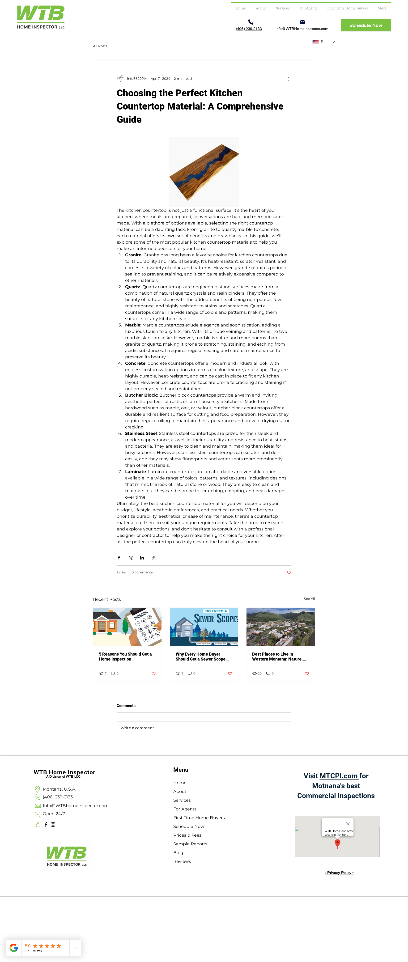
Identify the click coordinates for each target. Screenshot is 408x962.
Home (180, 782)
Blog (178, 852)
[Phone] (251, 22)
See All (309, 599)
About (179, 791)
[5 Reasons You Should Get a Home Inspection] (127, 627)
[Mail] (302, 22)
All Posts (100, 46)
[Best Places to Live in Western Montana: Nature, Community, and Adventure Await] (280, 627)
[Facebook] (46, 824)
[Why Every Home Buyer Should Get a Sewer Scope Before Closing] (204, 627)
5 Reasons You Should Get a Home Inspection (125, 656)
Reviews (182, 861)
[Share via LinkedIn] (142, 557)
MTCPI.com (339, 776)
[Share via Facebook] (119, 557)
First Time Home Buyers (191, 817)
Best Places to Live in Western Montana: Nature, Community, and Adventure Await (278, 656)
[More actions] (288, 78)
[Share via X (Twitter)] (130, 557)
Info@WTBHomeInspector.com (302, 28)
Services (182, 800)
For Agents (184, 809)
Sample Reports (190, 844)
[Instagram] (53, 824)
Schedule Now (188, 826)
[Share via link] (153, 557)
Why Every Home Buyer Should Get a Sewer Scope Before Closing (200, 656)
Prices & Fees (187, 835)
